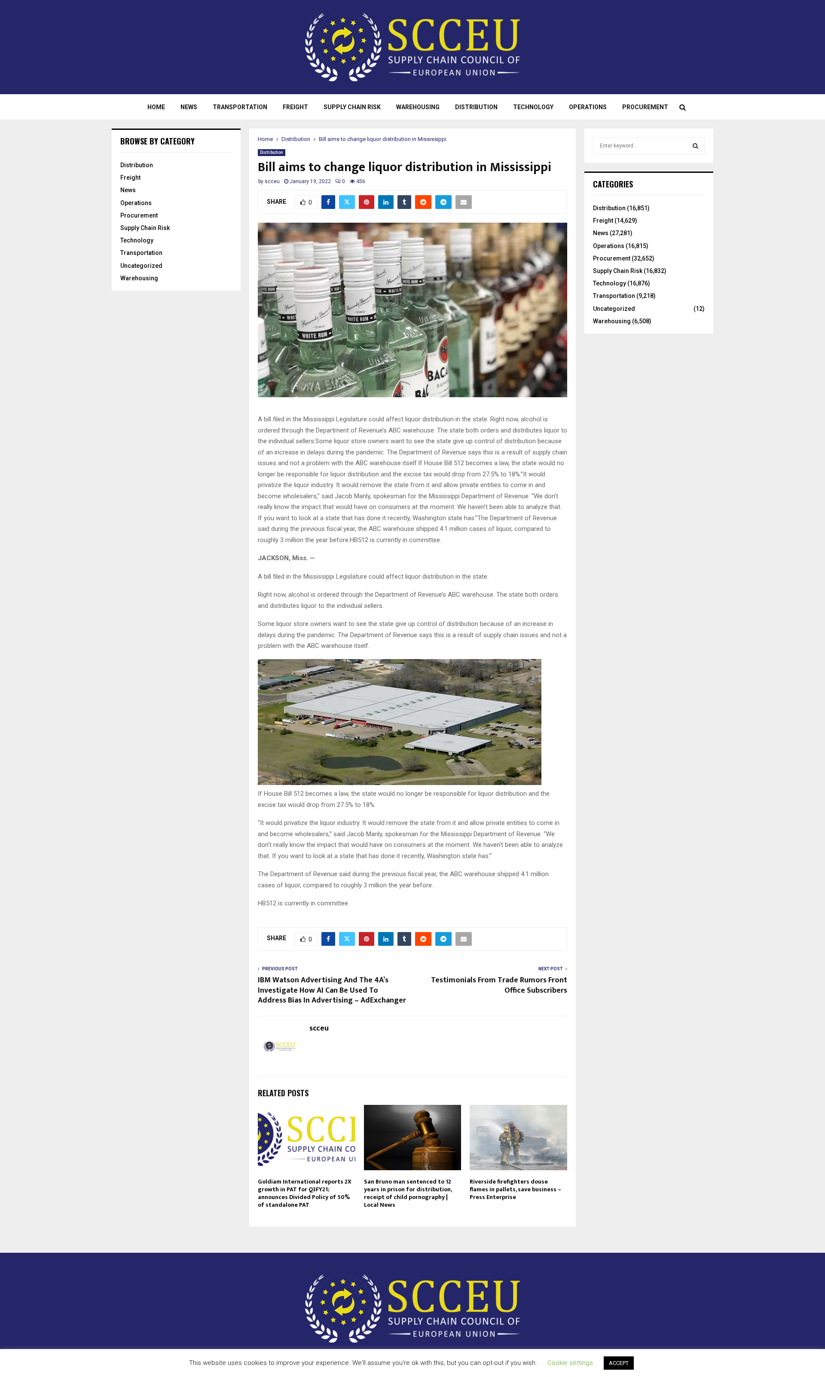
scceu (272, 181)
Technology (533, 107)
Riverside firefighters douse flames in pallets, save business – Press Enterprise (515, 1189)
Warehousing (418, 107)
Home (156, 107)
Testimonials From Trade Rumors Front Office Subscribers (499, 985)
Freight (295, 107)
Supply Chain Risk (352, 107)
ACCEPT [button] (619, 1363)
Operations (588, 107)
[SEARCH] (695, 145)
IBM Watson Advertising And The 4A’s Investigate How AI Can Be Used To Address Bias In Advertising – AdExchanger (332, 990)
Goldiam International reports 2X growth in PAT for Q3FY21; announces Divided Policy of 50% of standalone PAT (304, 1193)
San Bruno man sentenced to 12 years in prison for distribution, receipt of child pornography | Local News (408, 1193)
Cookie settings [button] (570, 1363)
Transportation (240, 107)
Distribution (476, 107)
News (188, 107)
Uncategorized (141, 265)
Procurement (645, 107)
